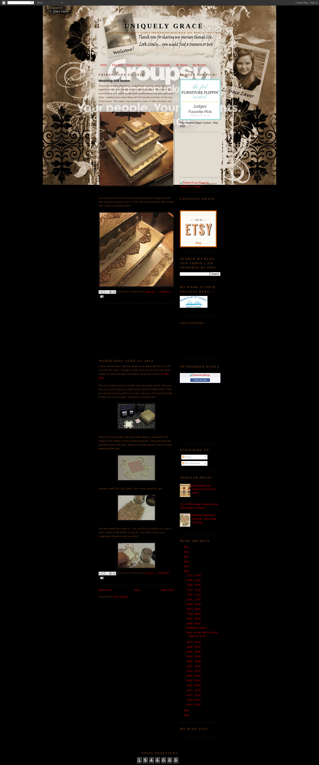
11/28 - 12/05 (194, 585)
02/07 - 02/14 (194, 680)
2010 (187, 571)
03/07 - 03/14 (194, 675)
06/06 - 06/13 (194, 647)
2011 (187, 566)
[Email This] (100, 292)
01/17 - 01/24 (194, 695)
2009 (187, 710)
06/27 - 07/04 (194, 618)
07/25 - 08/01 (194, 614)
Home (103, 65)
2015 (187, 547)
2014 (187, 552)
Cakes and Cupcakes (159, 65)
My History (182, 65)
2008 (187, 715)
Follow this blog (200, 380)
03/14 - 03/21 (194, 671)
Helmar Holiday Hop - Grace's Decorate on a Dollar (202, 489)
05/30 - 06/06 (194, 651)
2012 (187, 561)
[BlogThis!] (104, 292)
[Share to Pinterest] (114, 292)
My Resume (199, 65)
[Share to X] (107, 292)
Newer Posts (105, 590)
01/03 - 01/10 (194, 704)
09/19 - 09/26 (194, 609)
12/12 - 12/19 (194, 575)
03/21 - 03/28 (194, 666)
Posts (187, 457)
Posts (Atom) (121, 596)
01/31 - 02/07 (194, 685)
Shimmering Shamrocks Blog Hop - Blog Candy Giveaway (203, 519)
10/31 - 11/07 (194, 599)
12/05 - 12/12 (194, 580)
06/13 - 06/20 (194, 642)
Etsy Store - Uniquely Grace (127, 65)
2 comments (163, 292)
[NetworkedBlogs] (200, 375)
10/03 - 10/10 (194, 604)
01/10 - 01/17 (194, 699)
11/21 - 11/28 (194, 589)
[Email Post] (101, 296)
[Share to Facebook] (111, 292)
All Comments (192, 463)
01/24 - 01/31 (194, 690)
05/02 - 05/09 (194, 661)
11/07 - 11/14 (194, 594)
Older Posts (168, 590)
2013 (187, 556)
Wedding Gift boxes (114, 81)
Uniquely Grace (164, 26)
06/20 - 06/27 (194, 623)
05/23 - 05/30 (194, 656)
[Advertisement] (126, 330)
